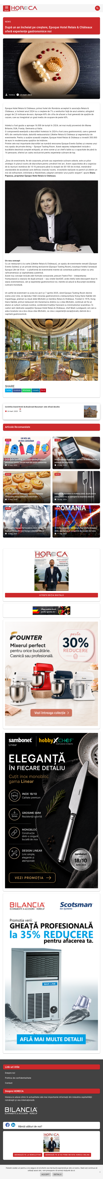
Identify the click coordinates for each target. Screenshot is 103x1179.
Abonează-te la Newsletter (27, 1155)
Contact (8, 1083)
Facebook (17, 390)
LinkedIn (36, 390)
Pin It (43, 390)
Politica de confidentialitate (18, 1078)
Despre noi (10, 1073)
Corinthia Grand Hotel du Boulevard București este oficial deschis (32, 407)
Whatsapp (26, 390)
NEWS (8, 22)
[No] (100, 1172)
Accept (46, 1174)
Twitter (8, 390)
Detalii (57, 1174)
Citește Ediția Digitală (51, 595)
